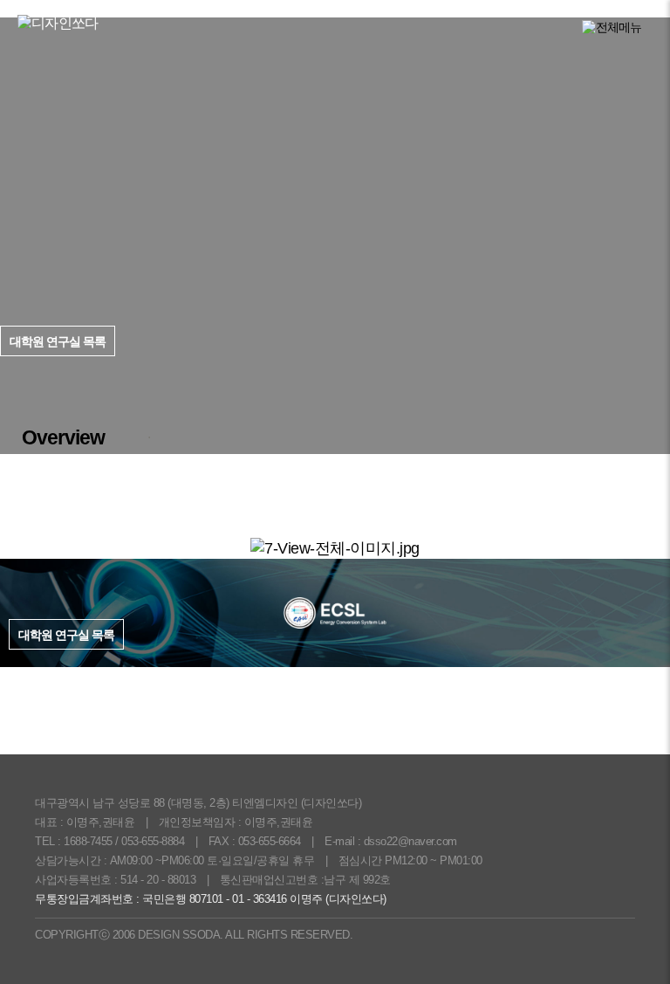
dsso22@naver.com (410, 841)
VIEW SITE (623, 375)
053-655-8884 (152, 841)
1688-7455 (88, 841)
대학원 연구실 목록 (66, 635)
